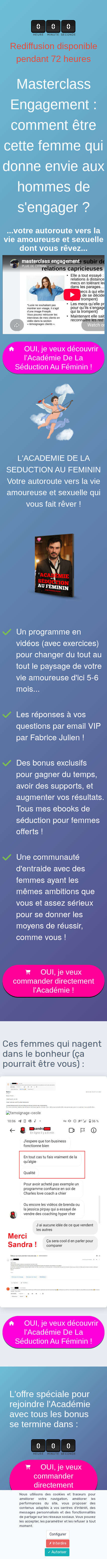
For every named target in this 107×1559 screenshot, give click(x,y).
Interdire (59, 1543)
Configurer (58, 1534)
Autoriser (58, 1552)
